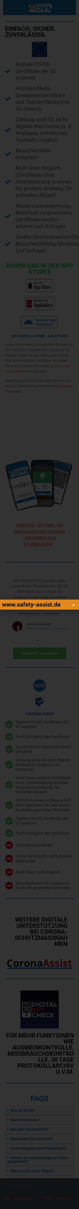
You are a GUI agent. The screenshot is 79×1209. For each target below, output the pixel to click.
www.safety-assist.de (31, 604)
